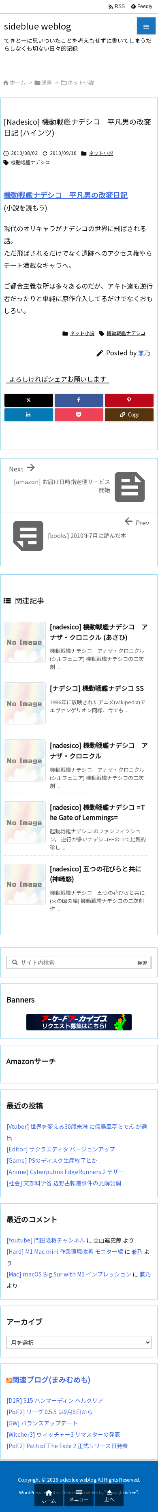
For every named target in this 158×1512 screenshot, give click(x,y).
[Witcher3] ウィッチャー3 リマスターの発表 (63, 1434)
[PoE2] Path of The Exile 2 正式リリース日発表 (67, 1446)
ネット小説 (81, 82)
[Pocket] (79, 414)
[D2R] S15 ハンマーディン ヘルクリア (54, 1400)
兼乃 (144, 352)
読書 (46, 82)
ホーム (18, 82)
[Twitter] (28, 400)
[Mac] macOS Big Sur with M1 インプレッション (68, 1274)
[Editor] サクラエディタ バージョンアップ (60, 1149)
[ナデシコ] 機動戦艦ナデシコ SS (97, 688)
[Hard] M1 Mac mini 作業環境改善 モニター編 (64, 1251)
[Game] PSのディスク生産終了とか (51, 1160)
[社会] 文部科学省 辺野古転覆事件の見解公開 (63, 1183)
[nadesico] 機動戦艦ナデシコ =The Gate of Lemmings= (97, 812)
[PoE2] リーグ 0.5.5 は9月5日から (49, 1412)
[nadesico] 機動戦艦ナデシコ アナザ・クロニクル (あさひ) (99, 632)
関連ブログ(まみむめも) (51, 1379)
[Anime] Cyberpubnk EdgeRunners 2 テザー (65, 1172)
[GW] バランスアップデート (42, 1423)
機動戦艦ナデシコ (30, 162)
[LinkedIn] (28, 414)
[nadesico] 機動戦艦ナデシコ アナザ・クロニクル (99, 750)
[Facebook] (79, 400)
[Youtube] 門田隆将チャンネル (45, 1240)
